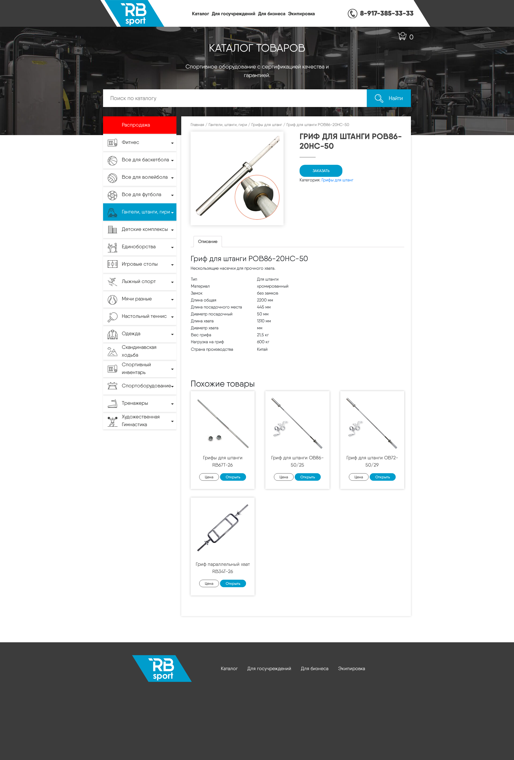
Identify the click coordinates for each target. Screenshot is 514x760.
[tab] (208, 241)
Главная (197, 124)
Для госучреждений (233, 13)
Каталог (200, 13)
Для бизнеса (271, 13)
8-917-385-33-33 (387, 13)
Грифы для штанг (266, 124)
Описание (207, 241)
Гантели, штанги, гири (228, 124)
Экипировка (301, 13)
